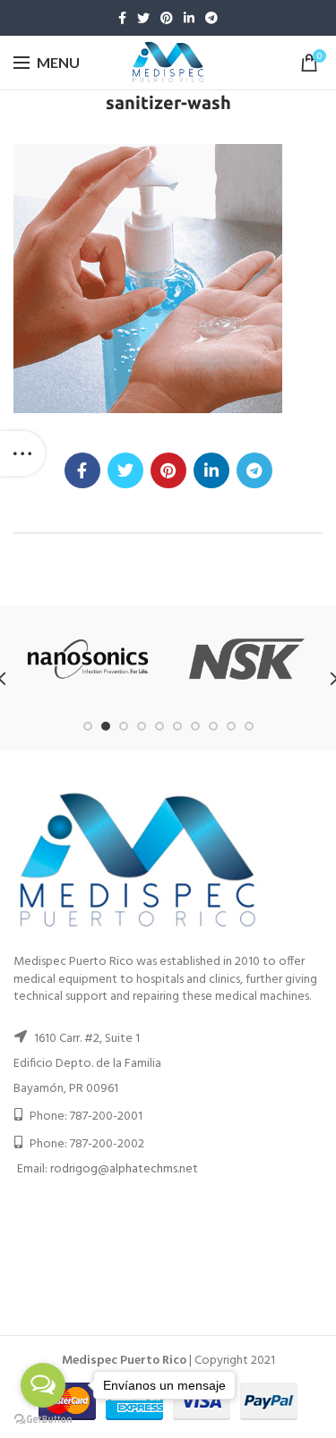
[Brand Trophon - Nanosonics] (88, 659)
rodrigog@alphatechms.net (124, 1169)
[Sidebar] (22, 453)
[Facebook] (122, 18)
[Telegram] (211, 18)
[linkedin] (189, 18)
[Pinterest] (166, 18)
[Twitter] (143, 18)
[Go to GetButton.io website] (43, 1419)
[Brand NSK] (247, 659)
